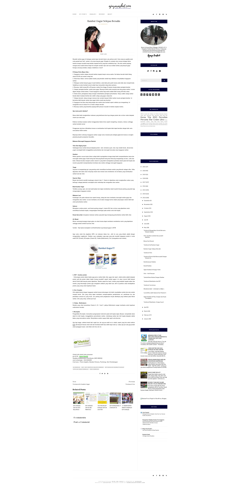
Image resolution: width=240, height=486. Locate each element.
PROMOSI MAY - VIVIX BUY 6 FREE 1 (154, 289)
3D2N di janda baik (145, 113)
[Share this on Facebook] (100, 373)
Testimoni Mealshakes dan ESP (152, 281)
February (146, 315)
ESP (74, 324)
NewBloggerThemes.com (136, 482)
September (147, 212)
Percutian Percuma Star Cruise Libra (154, 118)
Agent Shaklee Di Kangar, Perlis (152, 269)
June (145, 223)
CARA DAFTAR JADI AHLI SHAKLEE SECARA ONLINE (155, 348)
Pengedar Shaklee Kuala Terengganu (153, 420)
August (146, 216)
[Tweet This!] (102, 373)
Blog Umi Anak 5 (147, 428)
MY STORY (82, 14)
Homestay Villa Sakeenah (153, 115)
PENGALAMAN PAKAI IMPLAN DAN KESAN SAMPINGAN (156, 360)
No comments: (103, 24)
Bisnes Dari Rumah (149, 241)
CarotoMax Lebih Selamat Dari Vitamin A (155, 293)
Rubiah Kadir (146, 434)
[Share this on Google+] (105, 373)
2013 (144, 197)
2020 (144, 170)
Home (74, 14)
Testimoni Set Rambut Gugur (151, 245)
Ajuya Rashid (83, 356)
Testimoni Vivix (148, 252)
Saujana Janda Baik (151, 121)
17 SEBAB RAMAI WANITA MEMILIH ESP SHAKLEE (127, 407)
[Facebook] (156, 14)
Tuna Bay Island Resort (154, 124)
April (145, 307)
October (146, 208)
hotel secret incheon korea (149, 126)
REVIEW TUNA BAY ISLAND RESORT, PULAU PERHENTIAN (157, 383)
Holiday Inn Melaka (154, 113)
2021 (144, 166)
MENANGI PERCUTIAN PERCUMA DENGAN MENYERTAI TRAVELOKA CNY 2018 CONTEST (157, 338)
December (147, 200)
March (146, 311)
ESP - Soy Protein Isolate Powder (93, 367)
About (110, 14)
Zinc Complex (94, 369)
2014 (144, 194)
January (146, 319)
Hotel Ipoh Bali (163, 115)
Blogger (138, 481)
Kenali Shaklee (147, 266)
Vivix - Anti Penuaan (149, 273)
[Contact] (160, 71)
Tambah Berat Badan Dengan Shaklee (154, 277)
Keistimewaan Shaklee (150, 262)
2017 (144, 182)
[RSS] (166, 14)
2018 (144, 178)
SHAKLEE (92, 14)
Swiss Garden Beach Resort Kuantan (154, 123)
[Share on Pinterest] (108, 373)
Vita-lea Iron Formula (80, 369)
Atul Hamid (145, 412)
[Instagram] (160, 14)
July (145, 220)
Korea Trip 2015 (149, 117)
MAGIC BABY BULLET (154, 372)
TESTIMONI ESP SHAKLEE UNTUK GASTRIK (102, 407)
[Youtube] (163, 14)
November (147, 204)
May (145, 227)
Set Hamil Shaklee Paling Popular (150, 430)
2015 (144, 190)
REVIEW (101, 14)
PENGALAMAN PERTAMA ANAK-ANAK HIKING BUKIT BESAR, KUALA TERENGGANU (152, 423)
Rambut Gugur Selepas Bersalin (103, 21)
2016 (144, 186)
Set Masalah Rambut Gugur (114, 367)
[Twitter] (153, 14)
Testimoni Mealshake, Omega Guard (154, 302)
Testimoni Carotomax (150, 285)
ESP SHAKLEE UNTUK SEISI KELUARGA (76, 407)
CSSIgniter (107, 482)
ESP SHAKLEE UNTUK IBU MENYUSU (89, 407)
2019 (144, 174)
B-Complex (76, 367)
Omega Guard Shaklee (148, 436)
